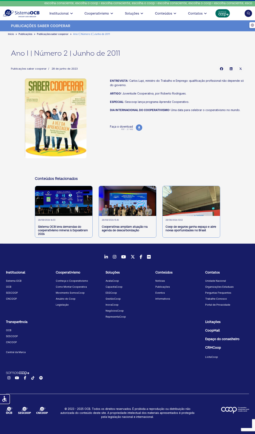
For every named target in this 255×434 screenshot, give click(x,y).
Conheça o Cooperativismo (72, 280)
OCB (8, 286)
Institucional (59, 14)
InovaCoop (112, 304)
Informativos (162, 298)
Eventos (160, 292)
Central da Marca (16, 352)
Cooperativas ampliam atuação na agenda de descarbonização (125, 228)
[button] (248, 13)
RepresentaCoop (116, 316)
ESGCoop (111, 292)
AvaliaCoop (112, 280)
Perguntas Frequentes (218, 292)
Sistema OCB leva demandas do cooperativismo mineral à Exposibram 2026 (63, 230)
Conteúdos (163, 14)
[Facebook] (221, 68)
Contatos (195, 14)
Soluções (132, 14)
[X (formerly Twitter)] (240, 68)
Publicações (162, 286)
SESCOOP (12, 292)
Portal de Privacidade (217, 304)
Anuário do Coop (66, 298)
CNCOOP (11, 298)
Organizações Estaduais (219, 286)
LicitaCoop (211, 356)
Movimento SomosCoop (70, 292)
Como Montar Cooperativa (71, 286)
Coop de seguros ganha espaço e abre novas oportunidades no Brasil (191, 228)
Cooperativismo (96, 14)
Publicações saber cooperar (29, 68)
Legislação (62, 304)
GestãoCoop (113, 298)
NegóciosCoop (115, 310)
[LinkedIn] (231, 68)
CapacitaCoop (114, 286)
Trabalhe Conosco (216, 298)
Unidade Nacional (215, 280)
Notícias (160, 280)
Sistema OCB (14, 280)
